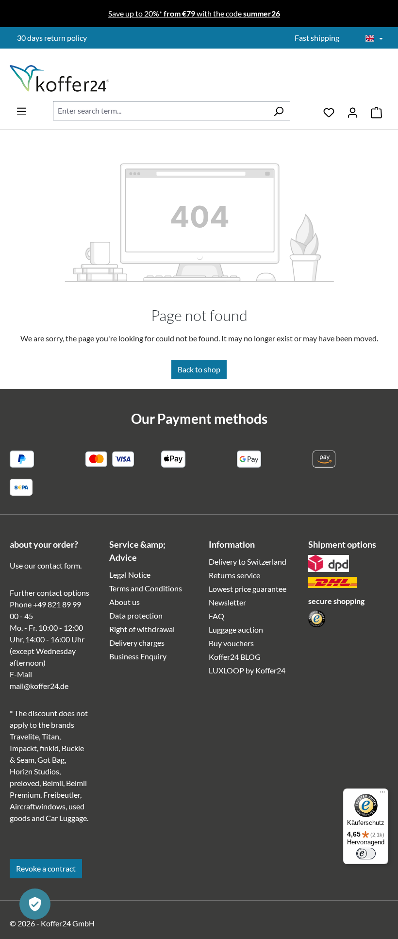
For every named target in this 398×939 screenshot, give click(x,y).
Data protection (136, 615)
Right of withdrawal (142, 629)
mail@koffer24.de (39, 685)
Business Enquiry (137, 656)
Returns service (234, 575)
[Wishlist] (329, 110)
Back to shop (199, 369)
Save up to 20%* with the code (194, 13)
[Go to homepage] (59, 78)
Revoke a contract (46, 868)
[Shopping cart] (376, 110)
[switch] (366, 853)
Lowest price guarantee (247, 588)
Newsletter (227, 602)
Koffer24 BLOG (235, 656)
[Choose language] (374, 39)
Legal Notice (129, 574)
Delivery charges (137, 642)
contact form (58, 565)
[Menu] (21, 108)
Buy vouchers (231, 643)
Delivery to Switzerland (247, 561)
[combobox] (160, 110)
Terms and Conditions (145, 588)
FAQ (216, 615)
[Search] (278, 110)
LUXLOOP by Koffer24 (247, 670)
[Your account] (353, 110)
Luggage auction (236, 629)
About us (124, 601)
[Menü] (382, 794)
